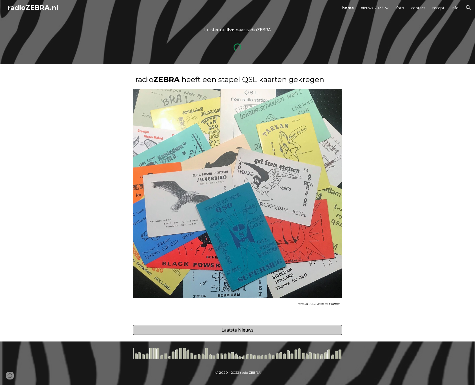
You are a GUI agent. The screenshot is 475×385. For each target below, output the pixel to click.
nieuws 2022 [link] (372, 7)
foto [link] (400, 7)
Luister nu (215, 30)
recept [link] (438, 7)
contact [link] (418, 7)
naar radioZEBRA (253, 30)
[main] (237, 29)
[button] (468, 7)
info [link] (455, 7)
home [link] (348, 7)
